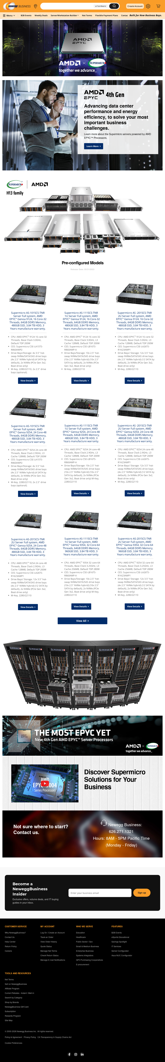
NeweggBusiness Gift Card (17, 1006)
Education (80, 932)
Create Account (135, 6)
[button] (35, 6)
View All (81, 621)
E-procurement (82, 964)
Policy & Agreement (13, 1037)
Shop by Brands (12, 1002)
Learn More (93, 146)
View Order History (48, 941)
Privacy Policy (30, 1037)
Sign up (142, 892)
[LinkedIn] (82, 1054)
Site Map (9, 1020)
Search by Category (13, 997)
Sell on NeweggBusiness (16, 984)
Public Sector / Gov (84, 941)
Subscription (10, 1011)
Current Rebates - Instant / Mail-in (19, 993)
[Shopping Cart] (159, 6)
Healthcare (81, 937)
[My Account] (148, 6)
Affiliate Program (12, 988)
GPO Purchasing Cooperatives (89, 959)
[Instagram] (75, 1054)
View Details (27, 380)
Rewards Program (13, 1015)
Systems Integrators (84, 955)
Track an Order (46, 937)
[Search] (114, 6)
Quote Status (46, 946)
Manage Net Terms (48, 950)
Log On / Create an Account (52, 932)
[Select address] (35, 6)
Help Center (10, 941)
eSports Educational (120, 937)
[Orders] (153, 6)
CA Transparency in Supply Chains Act (54, 1037)
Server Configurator (120, 950)
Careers (8, 950)
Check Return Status (49, 955)
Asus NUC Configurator (122, 955)
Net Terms (9, 979)
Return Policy (11, 946)
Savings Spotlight (119, 941)
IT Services (116, 946)
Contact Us (10, 937)
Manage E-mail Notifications (52, 959)
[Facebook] (69, 1054)
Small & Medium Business (87, 946)
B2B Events (117, 932)
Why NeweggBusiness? (15, 932)
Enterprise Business (85, 950)
